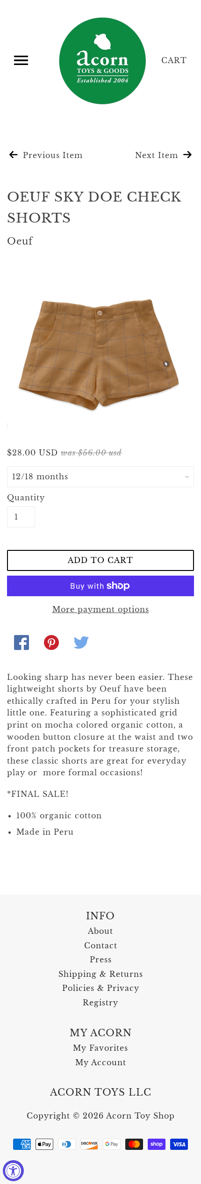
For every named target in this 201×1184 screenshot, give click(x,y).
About (100, 931)
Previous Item (51, 155)
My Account (100, 1062)
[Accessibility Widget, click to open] (13, 1170)
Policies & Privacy (100, 988)
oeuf (20, 241)
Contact (100, 945)
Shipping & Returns (100, 974)
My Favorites (100, 1048)
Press (101, 959)
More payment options (100, 609)
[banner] (103, 60)
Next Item (158, 155)
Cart (174, 60)
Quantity (21, 497)
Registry (100, 1002)
